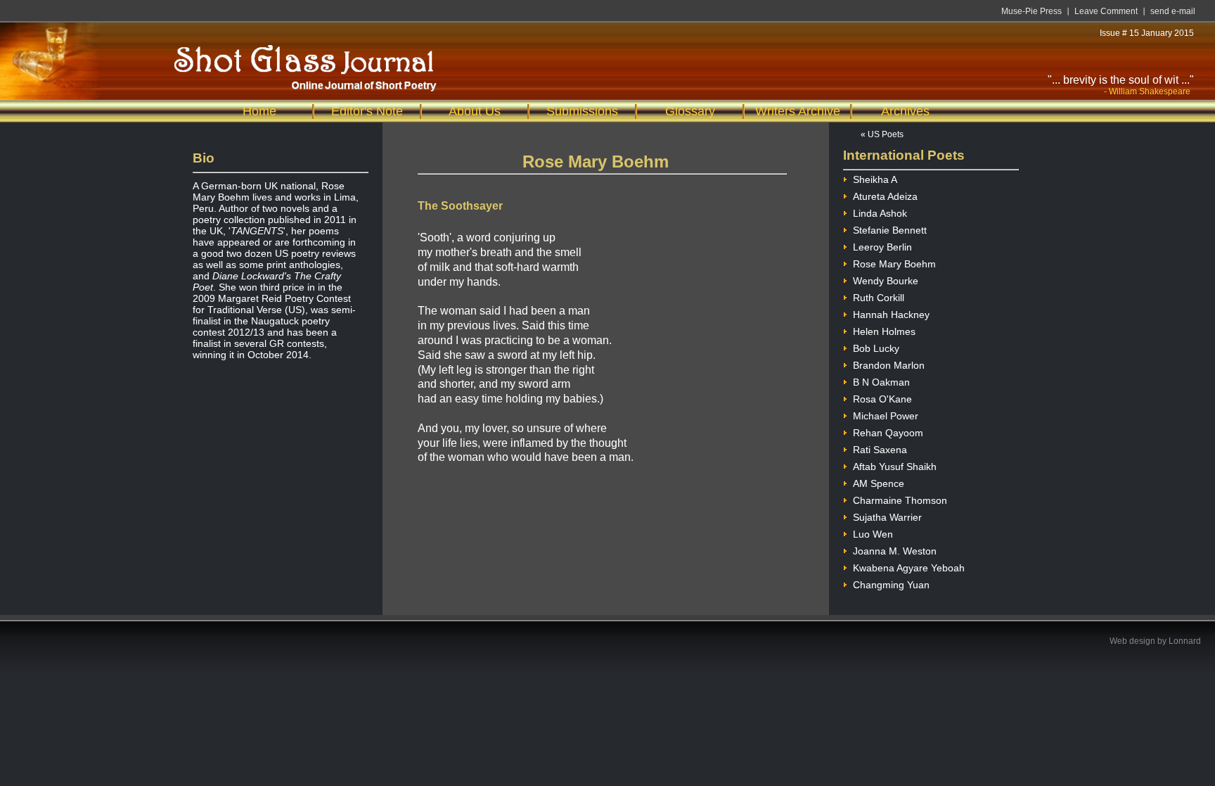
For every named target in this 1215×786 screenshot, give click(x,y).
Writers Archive (797, 111)
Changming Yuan (891, 584)
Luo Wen (873, 534)
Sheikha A (875, 179)
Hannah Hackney (891, 314)
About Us (475, 111)
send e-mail (1172, 11)
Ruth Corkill (878, 297)
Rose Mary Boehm (894, 264)
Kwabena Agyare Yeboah (909, 567)
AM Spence (878, 483)
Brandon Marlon (889, 365)
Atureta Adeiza (885, 196)
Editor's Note (367, 111)
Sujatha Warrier (887, 517)
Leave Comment (1106, 11)
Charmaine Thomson (900, 500)
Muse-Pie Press (1031, 11)
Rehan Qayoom (888, 432)
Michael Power (885, 415)
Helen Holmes (884, 331)
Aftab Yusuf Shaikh (895, 466)
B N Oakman (881, 382)
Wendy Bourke (885, 280)
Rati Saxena (880, 449)
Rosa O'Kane (882, 399)
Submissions (582, 111)
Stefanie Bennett (890, 230)
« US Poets (882, 134)
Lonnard (1185, 641)
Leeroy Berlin (882, 247)
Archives (905, 111)
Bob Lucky (876, 348)
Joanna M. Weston (895, 551)
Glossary (690, 111)
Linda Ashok (880, 213)
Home (259, 111)
